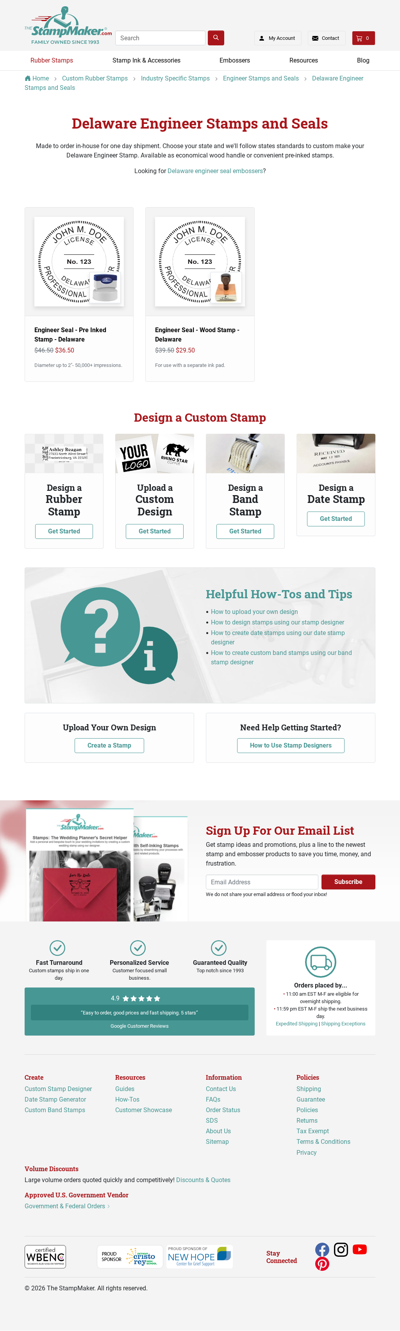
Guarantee (310, 1099)
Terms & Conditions (323, 1142)
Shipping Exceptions (343, 1024)
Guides (124, 1089)
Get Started (64, 531)
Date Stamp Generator (55, 1099)
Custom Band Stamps (55, 1110)
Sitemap (217, 1142)
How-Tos (127, 1099)
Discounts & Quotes (203, 1180)
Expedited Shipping (297, 1024)
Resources (303, 60)
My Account (282, 38)
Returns (307, 1120)
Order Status (223, 1110)
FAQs (213, 1099)
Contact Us (221, 1089)
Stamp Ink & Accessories (146, 60)
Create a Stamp (109, 745)
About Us (218, 1131)
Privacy (306, 1152)
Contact (330, 38)
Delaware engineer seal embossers (215, 171)
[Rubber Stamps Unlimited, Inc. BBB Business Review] (83, 1256)
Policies (307, 1110)
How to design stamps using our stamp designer (277, 622)
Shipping (308, 1089)
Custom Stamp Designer (58, 1089)
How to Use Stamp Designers (291, 745)
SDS (212, 1120)
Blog (363, 60)
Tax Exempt (312, 1131)
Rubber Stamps (51, 60)
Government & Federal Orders (66, 1206)
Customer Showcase (143, 1110)
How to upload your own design (254, 611)
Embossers (235, 60)
